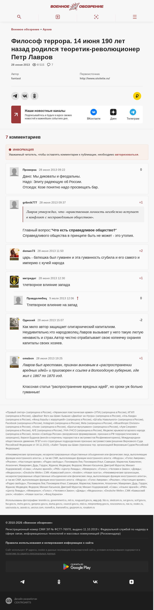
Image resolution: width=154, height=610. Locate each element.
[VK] (95, 582)
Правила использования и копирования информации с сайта (49, 542)
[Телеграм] (23, 582)
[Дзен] (131, 582)
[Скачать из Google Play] (77, 566)
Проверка (29, 169)
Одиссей (29, 320)
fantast (16, 78)
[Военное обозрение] (77, 6)
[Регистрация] (96, 17)
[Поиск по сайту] (19, 17)
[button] (57, 17)
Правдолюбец (37, 298)
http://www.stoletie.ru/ (95, 78)
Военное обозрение (25, 29)
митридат (29, 278)
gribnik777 (30, 202)
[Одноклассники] (59, 582)
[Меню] (135, 17)
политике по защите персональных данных (30, 553)
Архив (47, 29)
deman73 (29, 250)
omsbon (28, 358)
